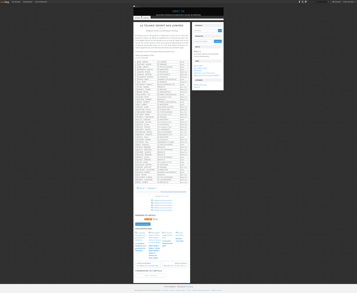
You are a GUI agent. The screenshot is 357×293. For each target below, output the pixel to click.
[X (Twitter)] (302, 2)
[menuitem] (137, 18)
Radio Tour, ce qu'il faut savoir (204, 73)
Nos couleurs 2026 (200, 68)
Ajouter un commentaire (151, 275)
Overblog (189, 287)
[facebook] (299, 2)
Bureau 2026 (198, 66)
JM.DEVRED (146, 290)
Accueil (137, 18)
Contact (146, 18)
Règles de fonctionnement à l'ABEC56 (207, 75)
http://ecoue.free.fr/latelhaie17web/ (173, 192)
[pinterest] (305, 2)
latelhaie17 (152, 188)
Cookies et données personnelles (200, 290)
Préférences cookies (216, 290)
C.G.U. (188, 290)
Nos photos (198, 71)
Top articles (165, 290)
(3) (197, 87)
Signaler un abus (180, 290)
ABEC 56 (178, 11)
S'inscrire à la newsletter (142, 224)
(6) (200, 85)
